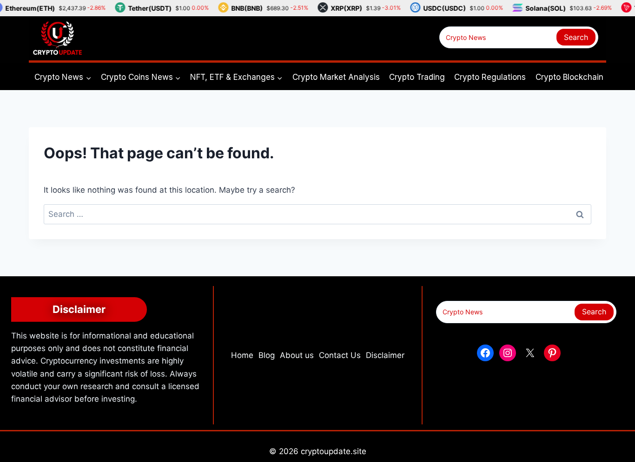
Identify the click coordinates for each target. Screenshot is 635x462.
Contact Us (340, 355)
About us (297, 355)
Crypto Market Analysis (336, 77)
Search (576, 37)
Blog (266, 355)
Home (242, 355)
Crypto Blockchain (569, 77)
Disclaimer (385, 355)
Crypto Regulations (490, 77)
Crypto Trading (417, 77)
